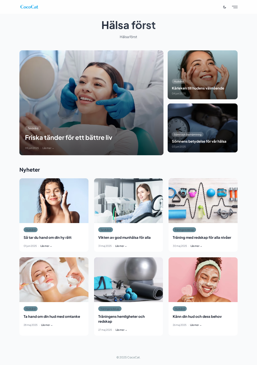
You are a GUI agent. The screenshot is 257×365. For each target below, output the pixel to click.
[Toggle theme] (225, 7)
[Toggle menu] (235, 7)
